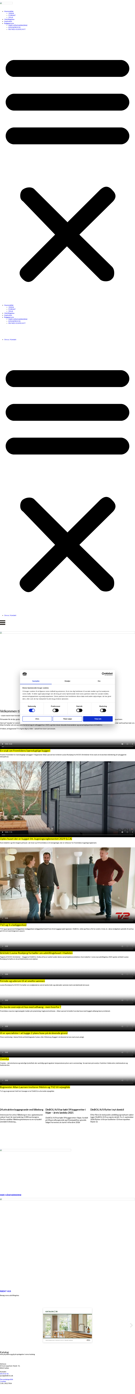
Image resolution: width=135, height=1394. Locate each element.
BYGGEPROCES (14, 27)
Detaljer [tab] (67, 681)
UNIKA (11, 13)
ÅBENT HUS (5, 1291)
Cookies (3, 1381)
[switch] (56, 710)
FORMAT (12, 15)
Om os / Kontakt (10, 339)
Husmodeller (9, 11)
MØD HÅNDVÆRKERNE (17, 25)
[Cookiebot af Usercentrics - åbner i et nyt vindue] (103, 674)
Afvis (37, 719)
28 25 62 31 (4, 1374)
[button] (67, 167)
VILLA (10, 17)
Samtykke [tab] (36, 681)
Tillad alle (97, 719)
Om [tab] (99, 681)
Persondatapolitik (6, 1379)
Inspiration (8, 21)
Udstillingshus (9, 19)
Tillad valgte (67, 719)
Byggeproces (9, 23)
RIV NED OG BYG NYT (17, 29)
